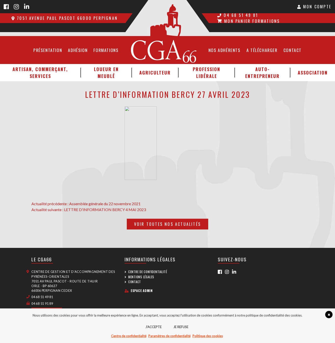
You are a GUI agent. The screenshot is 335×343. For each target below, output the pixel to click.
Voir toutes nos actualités (167, 224)
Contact (292, 50)
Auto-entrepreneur (262, 72)
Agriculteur (155, 72)
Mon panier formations (252, 21)
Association (313, 72)
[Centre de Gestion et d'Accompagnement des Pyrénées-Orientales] (167, 18)
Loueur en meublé (106, 72)
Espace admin (142, 290)
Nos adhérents (224, 50)
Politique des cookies (208, 336)
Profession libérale (206, 72)
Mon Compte (316, 7)
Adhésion (78, 50)
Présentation (47, 50)
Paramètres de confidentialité (169, 336)
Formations (105, 50)
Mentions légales (141, 277)
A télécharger (262, 50)
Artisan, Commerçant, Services (40, 72)
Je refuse (180, 327)
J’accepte (153, 327)
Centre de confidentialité (147, 271)
